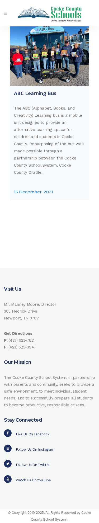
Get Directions (18, 333)
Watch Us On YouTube (33, 480)
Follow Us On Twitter (33, 465)
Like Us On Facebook (32, 434)
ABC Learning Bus (35, 93)
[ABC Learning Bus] (49, 56)
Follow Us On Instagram (35, 449)
